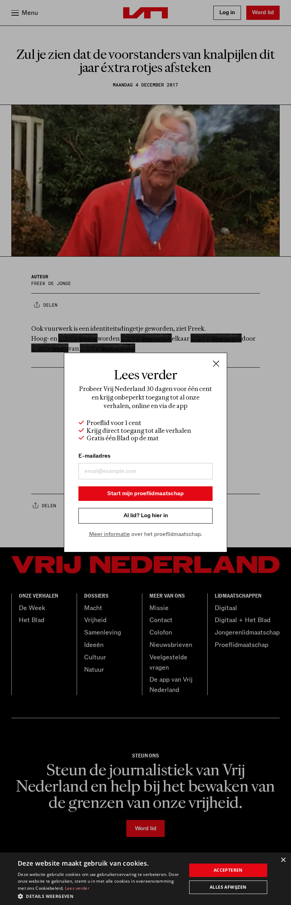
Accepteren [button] (228, 870)
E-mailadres (94, 455)
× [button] (283, 860)
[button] (100, 896)
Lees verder (77, 888)
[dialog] (145, 879)
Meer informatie (109, 534)
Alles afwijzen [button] (228, 887)
